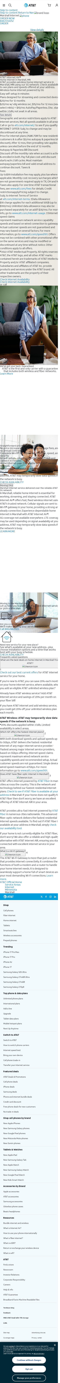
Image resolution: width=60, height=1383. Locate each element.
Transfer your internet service (16, 1065)
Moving (4, 485)
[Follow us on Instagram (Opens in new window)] (50, 896)
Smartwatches (10, 930)
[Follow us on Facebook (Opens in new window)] (46, 896)
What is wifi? (8, 1253)
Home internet (9, 920)
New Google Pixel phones (14, 1133)
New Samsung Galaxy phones (16, 1128)
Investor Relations (11, 1274)
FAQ (11, 485)
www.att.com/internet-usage (28, 213)
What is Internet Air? (12, 1228)
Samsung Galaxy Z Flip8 (13, 987)
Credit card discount (12, 1101)
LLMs (5, 1323)
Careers (6, 1284)
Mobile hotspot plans (12, 1023)
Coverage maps (8, 1338)
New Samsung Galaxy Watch (16, 1170)
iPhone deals (9, 1086)
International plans (11, 1003)
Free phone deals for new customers (19, 1106)
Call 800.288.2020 (9, 629)
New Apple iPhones (11, 1123)
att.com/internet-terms (16, 199)
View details (37, 29)
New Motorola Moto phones (15, 1138)
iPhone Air (7, 962)
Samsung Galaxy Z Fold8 (14, 982)
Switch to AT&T (10, 1040)
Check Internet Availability (15, 279)
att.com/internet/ (25, 125)
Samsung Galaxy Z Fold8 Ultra (16, 977)
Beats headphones (11, 1211)
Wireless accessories (12, 935)
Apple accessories (11, 1191)
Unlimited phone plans (13, 998)
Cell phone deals (10, 1081)
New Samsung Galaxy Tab (14, 1159)
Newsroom (8, 1269)
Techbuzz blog (8, 1308)
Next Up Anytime (10, 1028)
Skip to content (9, 10)
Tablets (6, 925)
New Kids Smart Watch (13, 1180)
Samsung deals (10, 1091)
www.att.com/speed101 (34, 234)
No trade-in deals (11, 1111)
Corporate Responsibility (14, 1279)
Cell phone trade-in (11, 1060)
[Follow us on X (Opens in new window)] (41, 896)
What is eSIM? (9, 1243)
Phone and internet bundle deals (17, 1096)
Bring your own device (13, 1055)
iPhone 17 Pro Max (11, 952)
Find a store (8, 1264)
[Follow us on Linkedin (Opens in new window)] (55, 896)
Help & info (8, 1289)
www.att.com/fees (20, 188)
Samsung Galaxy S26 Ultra (15, 972)
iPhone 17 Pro (9, 957)
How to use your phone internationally (20, 1233)
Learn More (6, 373)
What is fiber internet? (13, 1238)
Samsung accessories (13, 1201)
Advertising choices (38, 1333)
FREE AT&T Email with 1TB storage (15, 1318)
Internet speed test (12, 1050)
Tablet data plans (11, 1018)
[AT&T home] (30, 5)
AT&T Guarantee (10, 1294)
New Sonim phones (11, 1143)
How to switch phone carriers (16, 1045)
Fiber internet (9, 915)
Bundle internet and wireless (16, 1223)
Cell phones (8, 910)
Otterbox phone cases (13, 1206)
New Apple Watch (11, 1165)
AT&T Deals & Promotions (14, 1076)
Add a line (7, 1008)
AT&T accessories (11, 1196)
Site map (6, 1333)
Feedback (6, 1313)
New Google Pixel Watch (14, 1175)
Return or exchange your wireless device (21, 1248)
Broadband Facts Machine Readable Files (21, 1299)
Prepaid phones (10, 940)
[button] (4, 5)
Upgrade (7, 1013)
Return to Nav (26, 12)
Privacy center (37, 1338)
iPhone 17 (7, 967)
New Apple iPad (10, 1155)
